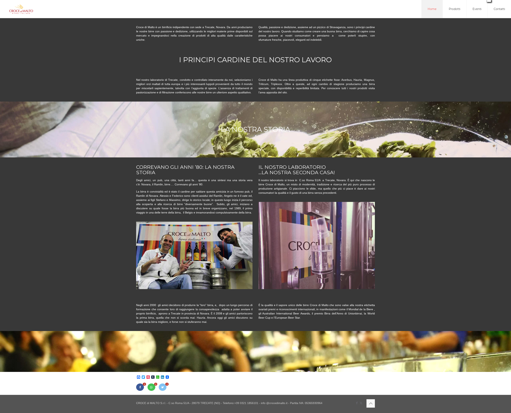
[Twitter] (162, 387)
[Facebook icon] (356, 403)
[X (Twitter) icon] (360, 403)
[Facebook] (140, 387)
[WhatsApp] (151, 387)
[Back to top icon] (370, 403)
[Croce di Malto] (21, 9)
